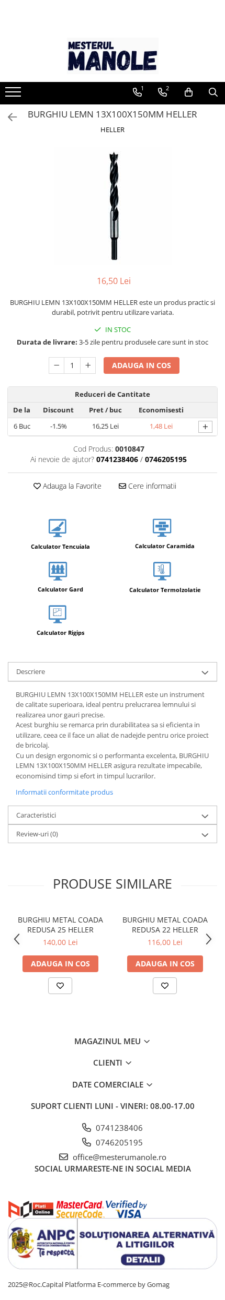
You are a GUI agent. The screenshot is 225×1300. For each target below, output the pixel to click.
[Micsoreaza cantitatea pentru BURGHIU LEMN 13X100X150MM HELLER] (56, 365)
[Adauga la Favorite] (60, 985)
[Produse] (14, 95)
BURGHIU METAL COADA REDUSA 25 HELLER (60, 925)
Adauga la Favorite (71, 486)
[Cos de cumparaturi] (188, 92)
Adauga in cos (141, 365)
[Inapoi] (8, 117)
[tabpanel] (112, 206)
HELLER (112, 129)
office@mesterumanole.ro (118, 1157)
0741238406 (118, 1127)
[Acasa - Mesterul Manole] (112, 56)
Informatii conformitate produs (64, 792)
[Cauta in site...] (213, 92)
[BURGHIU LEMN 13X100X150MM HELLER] (112, 206)
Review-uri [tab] (37, 833)
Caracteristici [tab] (36, 815)
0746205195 (118, 1142)
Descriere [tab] (30, 671)
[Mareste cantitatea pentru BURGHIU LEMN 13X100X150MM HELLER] (88, 365)
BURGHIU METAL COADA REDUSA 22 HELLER (165, 925)
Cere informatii (151, 486)
